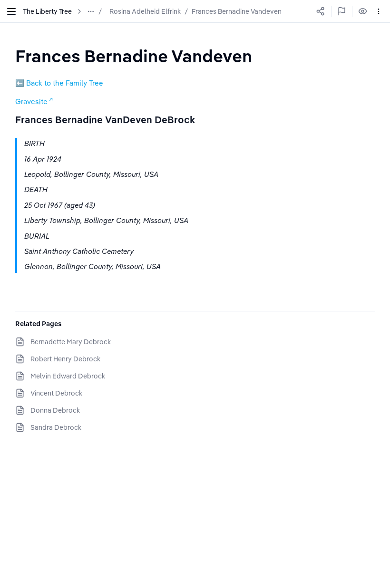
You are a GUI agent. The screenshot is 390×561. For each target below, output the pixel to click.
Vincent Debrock (56, 393)
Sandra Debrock (55, 427)
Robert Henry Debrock (65, 359)
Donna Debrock (55, 410)
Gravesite (31, 101)
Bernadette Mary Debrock (70, 342)
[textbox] (133, 56)
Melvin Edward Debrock (67, 376)
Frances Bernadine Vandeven (237, 11)
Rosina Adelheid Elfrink (145, 11)
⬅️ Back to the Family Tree (59, 82)
